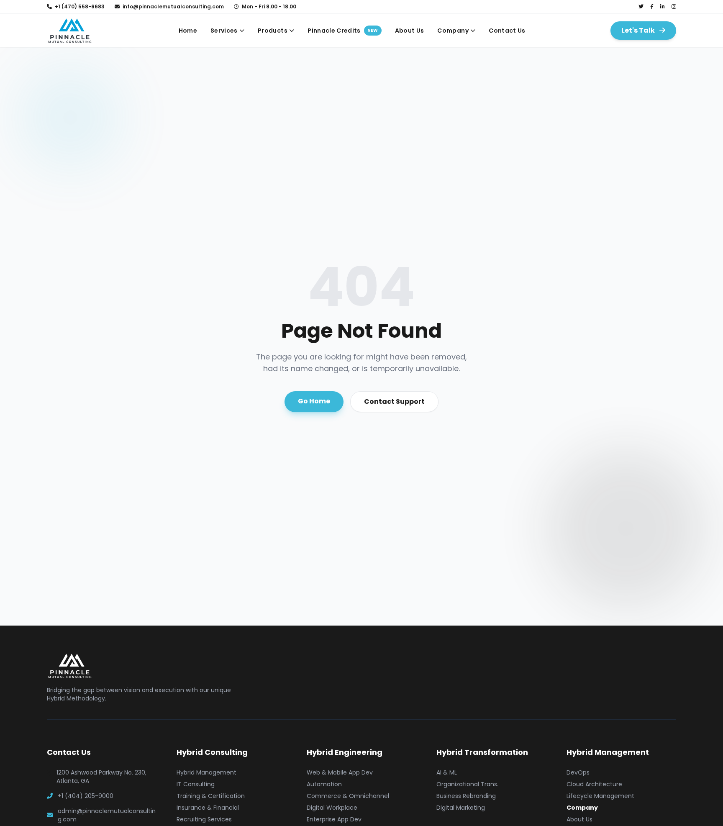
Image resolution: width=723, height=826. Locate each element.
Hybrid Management (206, 772)
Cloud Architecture (594, 784)
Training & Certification (211, 796)
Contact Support (394, 401)
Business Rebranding (466, 796)
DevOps (578, 772)
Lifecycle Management (600, 796)
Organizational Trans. (467, 784)
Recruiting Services (204, 819)
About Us (409, 30)
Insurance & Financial (208, 807)
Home (188, 30)
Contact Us (507, 30)
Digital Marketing (460, 807)
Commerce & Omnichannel (348, 796)
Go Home (314, 401)
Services (224, 30)
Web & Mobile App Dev (340, 772)
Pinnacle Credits (343, 30)
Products (272, 30)
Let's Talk (638, 30)
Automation (324, 784)
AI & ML (446, 772)
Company (452, 30)
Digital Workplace (332, 807)
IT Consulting (196, 784)
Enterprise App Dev (334, 819)
